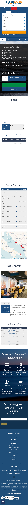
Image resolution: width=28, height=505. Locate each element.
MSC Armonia (10, 55)
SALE (14, 8)
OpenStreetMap (16, 258)
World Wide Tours (16, 12)
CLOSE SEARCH (23, 8)
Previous (4, 287)
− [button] (2, 235)
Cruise (8, 12)
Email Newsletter (5, 417)
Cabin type (5, 125)
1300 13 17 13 (15, 5)
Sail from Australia (6, 34)
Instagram (14, 457)
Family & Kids (6, 303)
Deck (4, 128)
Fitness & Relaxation (6, 307)
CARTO (25, 258)
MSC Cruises (12, 53)
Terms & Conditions (14, 437)
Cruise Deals (14, 449)
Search (13, 32)
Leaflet (11, 258)
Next (25, 287)
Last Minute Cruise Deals (14, 447)
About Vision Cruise (14, 435)
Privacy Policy (14, 439)
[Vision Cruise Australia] (14, 3)
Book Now (14, 85)
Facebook (14, 455)
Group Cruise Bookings (14, 445)
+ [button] (2, 233)
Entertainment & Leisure (5, 311)
